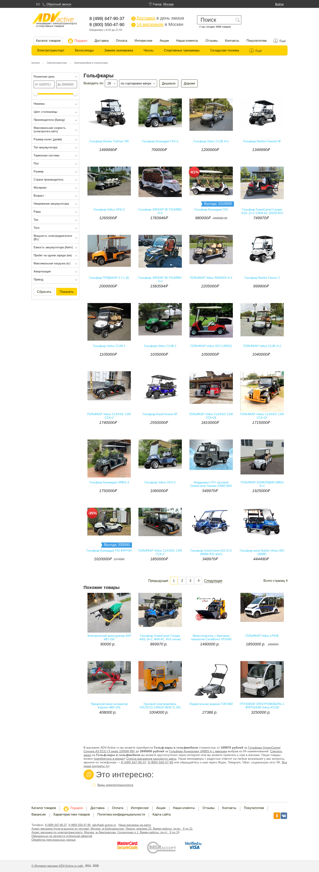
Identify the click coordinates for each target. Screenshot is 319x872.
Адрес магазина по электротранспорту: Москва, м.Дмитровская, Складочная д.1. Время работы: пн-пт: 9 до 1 (104, 832)
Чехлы (148, 50)
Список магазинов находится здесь (151, 758)
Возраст (39, 195)
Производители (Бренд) (49, 119)
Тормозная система (46, 155)
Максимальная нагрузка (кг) (52, 263)
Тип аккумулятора (45, 147)
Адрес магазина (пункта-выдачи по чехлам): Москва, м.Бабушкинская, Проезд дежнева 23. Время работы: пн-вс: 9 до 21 (111, 828)
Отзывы (212, 40)
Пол (36, 163)
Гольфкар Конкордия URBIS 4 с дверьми (198, 751)
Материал (40, 187)
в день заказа (158, 18)
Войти (279, 4)
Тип (36, 219)
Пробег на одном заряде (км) (53, 255)
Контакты (232, 40)
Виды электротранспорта (115, 785)
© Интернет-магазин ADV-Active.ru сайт (57, 865)
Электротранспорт (50, 50)
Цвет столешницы (45, 111)
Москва (168, 4)
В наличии (177, 144)
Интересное (143, 40)
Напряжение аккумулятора (51, 203)
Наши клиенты (187, 40)
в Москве (157, 24)
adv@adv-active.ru (104, 825)
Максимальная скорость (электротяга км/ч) (50, 129)
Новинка (39, 103)
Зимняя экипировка (118, 50)
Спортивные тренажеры (182, 50)
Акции (164, 40)
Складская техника (224, 50)
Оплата (121, 40)
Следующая (213, 580)
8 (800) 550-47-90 (160, 762)
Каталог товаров (48, 40)
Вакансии (38, 814)
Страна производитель (49, 179)
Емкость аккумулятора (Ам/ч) (53, 247)
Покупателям (256, 40)
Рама (37, 211)
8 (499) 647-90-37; (134, 762)
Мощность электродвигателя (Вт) (53, 237)
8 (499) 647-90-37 (56, 825)
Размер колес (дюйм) (48, 139)
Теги (36, 227)
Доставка (102, 40)
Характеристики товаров (71, 814)
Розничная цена (44, 76)
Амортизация (42, 271)
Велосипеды (84, 50)
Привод (38, 279)
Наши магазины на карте (134, 825)
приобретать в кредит (109, 758)
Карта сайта (162, 814)
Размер (38, 171)
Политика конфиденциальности (121, 814)
